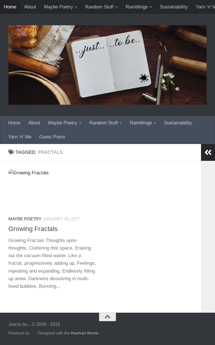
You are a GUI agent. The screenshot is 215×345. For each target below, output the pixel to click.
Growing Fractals (33, 228)
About (30, 7)
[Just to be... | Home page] (107, 65)
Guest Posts (52, 137)
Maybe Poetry (58, 7)
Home (10, 7)
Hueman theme (84, 333)
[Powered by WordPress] (32, 333)
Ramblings (137, 7)
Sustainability (174, 7)
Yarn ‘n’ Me (19, 137)
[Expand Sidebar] (208, 152)
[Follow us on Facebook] (203, 328)
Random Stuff (99, 7)
